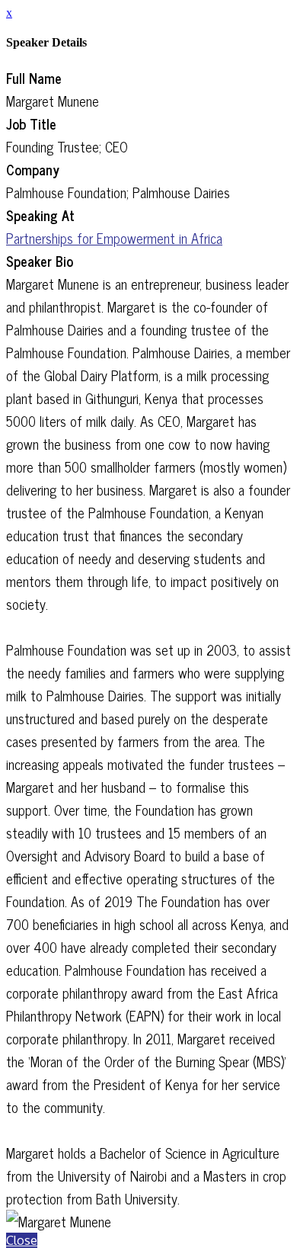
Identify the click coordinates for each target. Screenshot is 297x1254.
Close (21, 1240)
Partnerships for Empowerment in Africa (114, 237)
